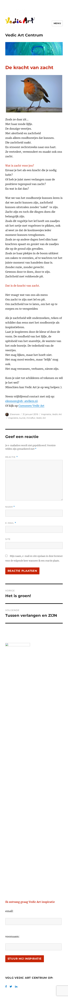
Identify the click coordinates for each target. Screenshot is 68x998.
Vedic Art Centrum (24, 35)
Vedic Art (57, 414)
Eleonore (15, 414)
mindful (30, 418)
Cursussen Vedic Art (31, 405)
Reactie (11, 457)
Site (8, 539)
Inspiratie (46, 414)
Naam (10, 506)
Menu (57, 23)
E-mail (10, 523)
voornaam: (12, 936)
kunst (22, 418)
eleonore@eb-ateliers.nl (21, 401)
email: (9, 911)
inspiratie (13, 418)
